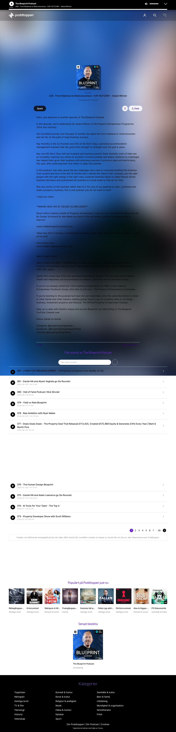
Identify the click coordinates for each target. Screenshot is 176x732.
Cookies (105, 724)
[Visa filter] (115, 362)
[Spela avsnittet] (12, 372)
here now (111, 266)
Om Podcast (92, 724)
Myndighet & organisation (110, 705)
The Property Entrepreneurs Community (114, 289)
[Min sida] (145, 15)
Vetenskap (19, 718)
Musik (59, 705)
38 (159, 530)
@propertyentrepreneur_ (61, 325)
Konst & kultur (63, 696)
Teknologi (19, 710)
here (100, 279)
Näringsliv (19, 696)
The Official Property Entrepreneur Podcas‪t (105, 302)
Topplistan (19, 692)
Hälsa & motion (63, 710)
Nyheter (60, 714)
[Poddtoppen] (21, 15)
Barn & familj (103, 696)
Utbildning (102, 701)
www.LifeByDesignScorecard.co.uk (54, 226)
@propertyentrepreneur (58, 332)
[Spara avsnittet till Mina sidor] (125, 108)
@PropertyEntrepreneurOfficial (65, 329)
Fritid (99, 714)
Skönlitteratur (104, 710)
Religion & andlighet (66, 701)
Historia (18, 714)
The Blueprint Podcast (88, 100)
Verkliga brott (21, 701)
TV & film (19, 705)
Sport (58, 718)
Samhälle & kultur (106, 692)
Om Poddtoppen (75, 724)
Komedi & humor (64, 692)
